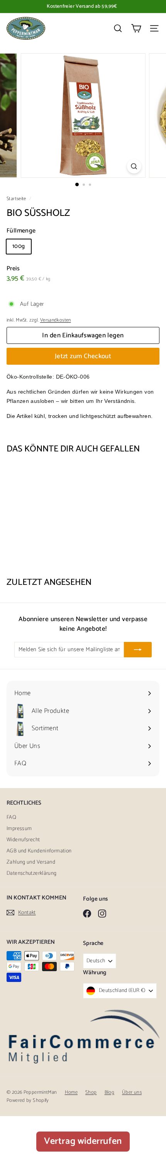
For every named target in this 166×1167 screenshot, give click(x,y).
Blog (110, 1092)
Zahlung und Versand (31, 862)
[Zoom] (134, 166)
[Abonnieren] (138, 650)
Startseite (17, 199)
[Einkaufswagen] (136, 28)
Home (71, 1092)
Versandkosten (55, 320)
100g (18, 246)
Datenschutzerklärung (32, 873)
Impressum (19, 828)
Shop (91, 1092)
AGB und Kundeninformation (39, 851)
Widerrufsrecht (23, 839)
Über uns (132, 1092)
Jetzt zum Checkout (83, 356)
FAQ (11, 817)
